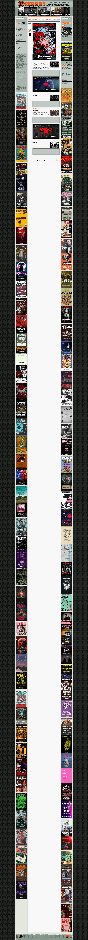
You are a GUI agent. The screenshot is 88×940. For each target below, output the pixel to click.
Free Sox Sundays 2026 (19, 73)
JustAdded (18, 23)
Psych (17, 77)
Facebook (37, 108)
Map (59, 2)
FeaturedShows (24, 23)
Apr (47, 19)
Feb (45, 19)
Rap (25, 54)
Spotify (34, 108)
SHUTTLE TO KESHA (65, 83)
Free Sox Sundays (20, 66)
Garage (18, 89)
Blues (18, 72)
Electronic (19, 71)
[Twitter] (65, 23)
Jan (43, 19)
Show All (29, 19)
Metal (22, 86)
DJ (23, 84)
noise (25, 76)
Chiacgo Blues (18, 65)
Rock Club (54, 19)
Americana (19, 60)
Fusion (17, 59)
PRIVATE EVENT (48, 17)
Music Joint (34, 19)
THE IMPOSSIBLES (65, 36)
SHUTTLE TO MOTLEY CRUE (66, 68)
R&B (25, 56)
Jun (50, 19)
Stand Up (18, 70)
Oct (39, 19)
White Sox (23, 75)
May (49, 19)
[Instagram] (67, 23)
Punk (17, 85)
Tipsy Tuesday (19, 83)
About (50, 2)
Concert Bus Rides (64, 65)
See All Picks (64, 39)
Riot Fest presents (19, 54)
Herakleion (18, 40)
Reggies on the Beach (21, 79)
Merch (39, 17)
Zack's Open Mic (22, 85)
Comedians (18, 68)
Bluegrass (23, 87)
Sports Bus (19, 81)
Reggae (22, 65)
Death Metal (19, 84)
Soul (23, 71)
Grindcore (18, 78)
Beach (43, 17)
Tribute (22, 56)
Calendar (58, 19)
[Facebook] (63, 23)
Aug (36, 19)
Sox (17, 57)
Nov (40, 19)
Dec (42, 19)
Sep (38, 19)
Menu (30, 17)
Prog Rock (18, 55)
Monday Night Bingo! (19, 88)
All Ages (18, 87)
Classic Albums (19, 80)
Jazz (17, 62)
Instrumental (19, 69)
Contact (64, 2)
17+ (43, 160)
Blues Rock (22, 72)
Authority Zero (19, 35)
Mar (46, 19)
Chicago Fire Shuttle (21, 63)
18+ (22, 59)
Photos (55, 2)
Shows (33, 17)
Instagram (40, 108)
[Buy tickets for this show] (30, 31)
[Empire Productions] (30, 34)
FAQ (68, 2)
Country (18, 75)
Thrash (18, 56)
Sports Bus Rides (69, 65)
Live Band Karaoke (20, 61)
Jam (21, 59)
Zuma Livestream (53, 160)
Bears (24, 70)
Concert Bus (19, 76)
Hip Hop (21, 77)
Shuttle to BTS (64, 80)
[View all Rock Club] (30, 30)
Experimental (19, 67)
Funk (22, 55)
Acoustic (20, 57)
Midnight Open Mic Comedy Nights (23, 64)
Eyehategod (18, 45)
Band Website (35, 140)
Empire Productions (21, 74)
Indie (25, 83)
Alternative (19, 58)
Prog (24, 88)
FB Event (48, 160)
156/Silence (18, 48)
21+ (21, 89)
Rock (18, 86)
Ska (22, 70)
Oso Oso (17, 43)
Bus (36, 17)
